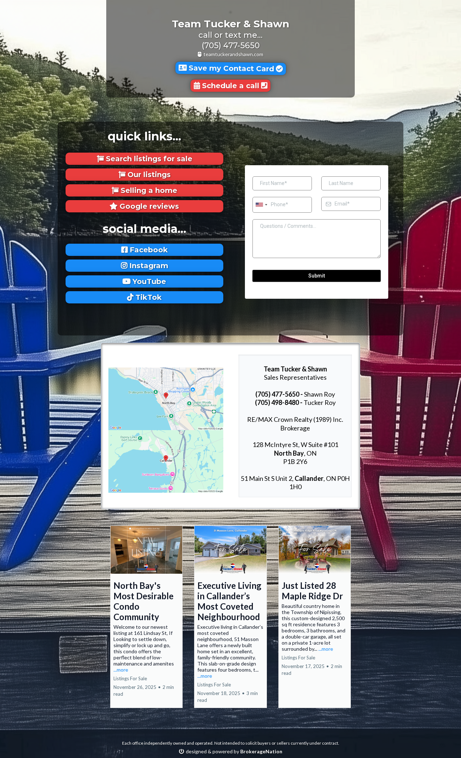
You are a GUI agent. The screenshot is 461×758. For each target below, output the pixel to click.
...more (120, 670)
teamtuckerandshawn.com (233, 54)
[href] (165, 398)
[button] (146, 617)
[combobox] (261, 204)
